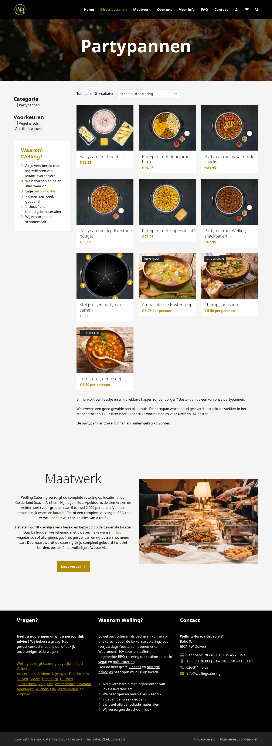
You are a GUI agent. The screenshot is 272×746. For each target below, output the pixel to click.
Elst (50, 684)
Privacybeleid (204, 739)
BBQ (120, 512)
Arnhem (43, 673)
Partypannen (29, 105)
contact (34, 646)
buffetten (146, 651)
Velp (41, 684)
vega (102, 661)
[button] (257, 9)
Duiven (22, 678)
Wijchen (41, 689)
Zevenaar (83, 684)
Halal (118, 532)
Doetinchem (79, 673)
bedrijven (143, 636)
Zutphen (24, 694)
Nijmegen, (60, 673)
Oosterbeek (27, 684)
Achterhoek (26, 673)
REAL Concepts (114, 739)
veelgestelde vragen (42, 651)
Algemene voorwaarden (239, 739)
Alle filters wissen (28, 129)
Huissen (66, 678)
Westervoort (65, 684)
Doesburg (50, 678)
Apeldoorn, (26, 689)
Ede (53, 689)
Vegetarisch (28, 123)
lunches (55, 517)
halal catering (124, 661)
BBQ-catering (128, 656)
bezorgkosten (45, 191)
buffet (67, 512)
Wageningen (68, 689)
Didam (35, 678)
